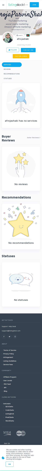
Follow (13, 50)
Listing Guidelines (9, 361)
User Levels (7, 380)
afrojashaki (23, 38)
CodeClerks (9, 410)
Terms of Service (9, 350)
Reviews (7, 69)
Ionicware (6, 404)
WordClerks (9, 421)
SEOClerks (9, 406)
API (4, 387)
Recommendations (12, 74)
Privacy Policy (8, 354)
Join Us (7, 443)
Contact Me (28, 50)
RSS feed (7, 384)
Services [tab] (7, 65)
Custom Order (21, 56)
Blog (5, 391)
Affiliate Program (9, 377)
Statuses (8, 78)
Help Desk (12, 326)
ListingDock (9, 414)
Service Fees (8, 364)
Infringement (8, 357)
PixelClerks (9, 417)
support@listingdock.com (11, 331)
